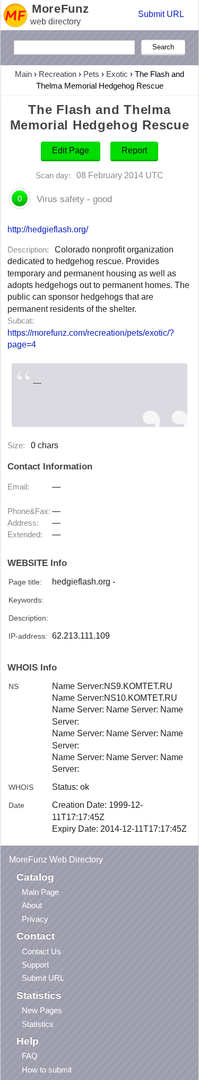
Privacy (35, 919)
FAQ (30, 1055)
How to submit (47, 1069)
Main (23, 74)
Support (35, 964)
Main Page (40, 891)
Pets (91, 74)
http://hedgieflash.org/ (47, 229)
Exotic (117, 74)
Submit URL (161, 14)
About (32, 905)
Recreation (57, 74)
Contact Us (41, 951)
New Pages (42, 1010)
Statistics (38, 1024)
